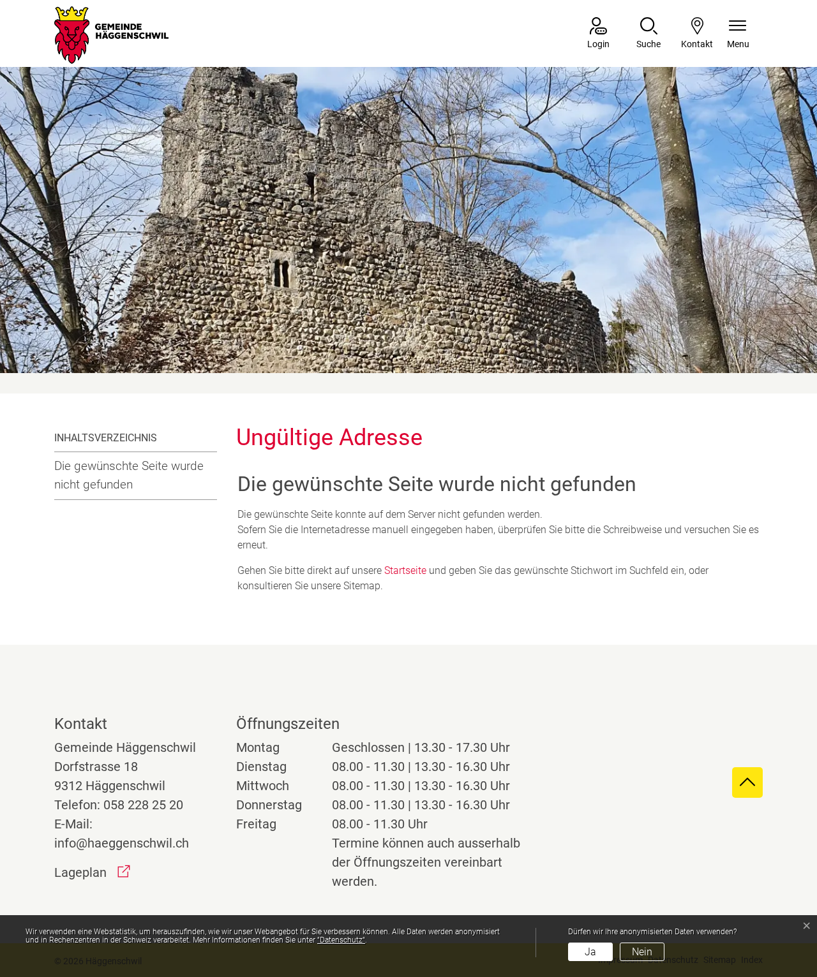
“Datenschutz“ (341, 940)
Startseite (405, 570)
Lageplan (92, 872)
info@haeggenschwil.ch (121, 843)
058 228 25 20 (143, 804)
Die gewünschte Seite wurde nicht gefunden (129, 475)
